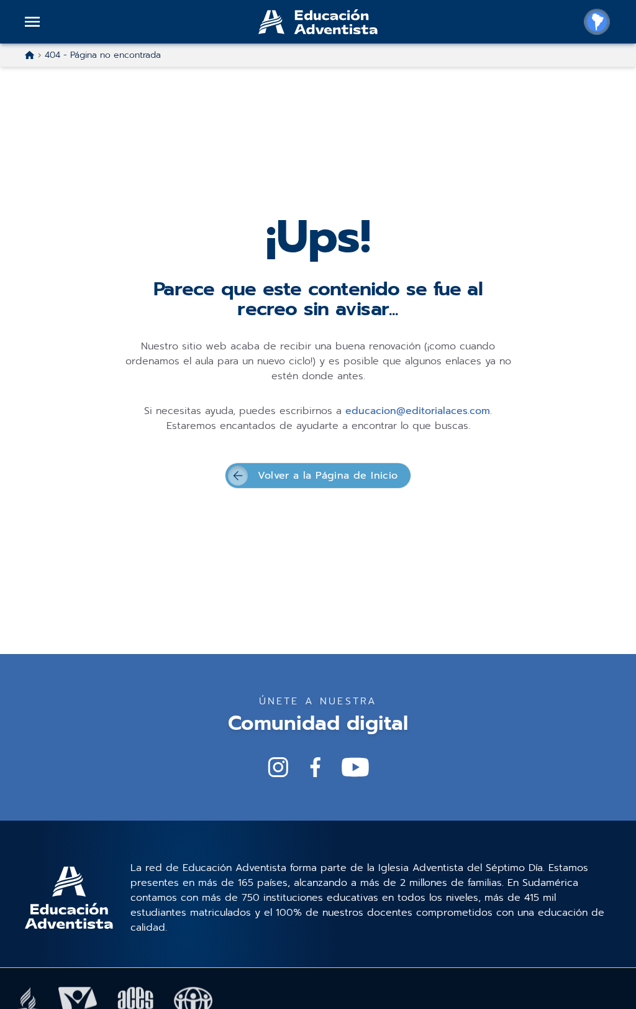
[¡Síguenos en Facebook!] (315, 767)
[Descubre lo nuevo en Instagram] (278, 767)
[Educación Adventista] (318, 21)
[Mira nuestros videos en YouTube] (355, 767)
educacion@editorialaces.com (417, 410)
